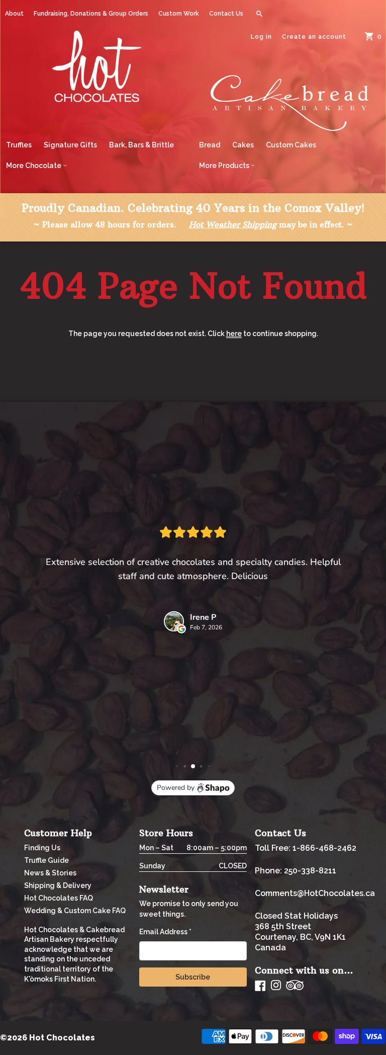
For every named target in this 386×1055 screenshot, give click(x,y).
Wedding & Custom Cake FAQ (75, 911)
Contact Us (226, 13)
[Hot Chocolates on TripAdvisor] (295, 986)
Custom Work (178, 13)
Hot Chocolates (62, 1037)
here (234, 334)
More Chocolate (34, 165)
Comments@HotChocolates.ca (315, 893)
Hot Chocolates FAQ (58, 898)
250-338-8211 (310, 870)
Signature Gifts (70, 145)
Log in (261, 36)
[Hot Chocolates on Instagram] (276, 986)
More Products (225, 165)
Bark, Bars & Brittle (141, 145)
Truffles (19, 145)
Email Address (165, 932)
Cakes (243, 145)
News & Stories (50, 873)
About (14, 13)
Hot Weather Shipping (232, 224)
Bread (209, 145)
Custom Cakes (291, 145)
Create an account (314, 36)
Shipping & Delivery (57, 885)
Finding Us (42, 848)
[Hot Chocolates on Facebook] (260, 986)
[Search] (259, 14)
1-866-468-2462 (324, 848)
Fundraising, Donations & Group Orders (91, 13)
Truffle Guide (46, 860)
